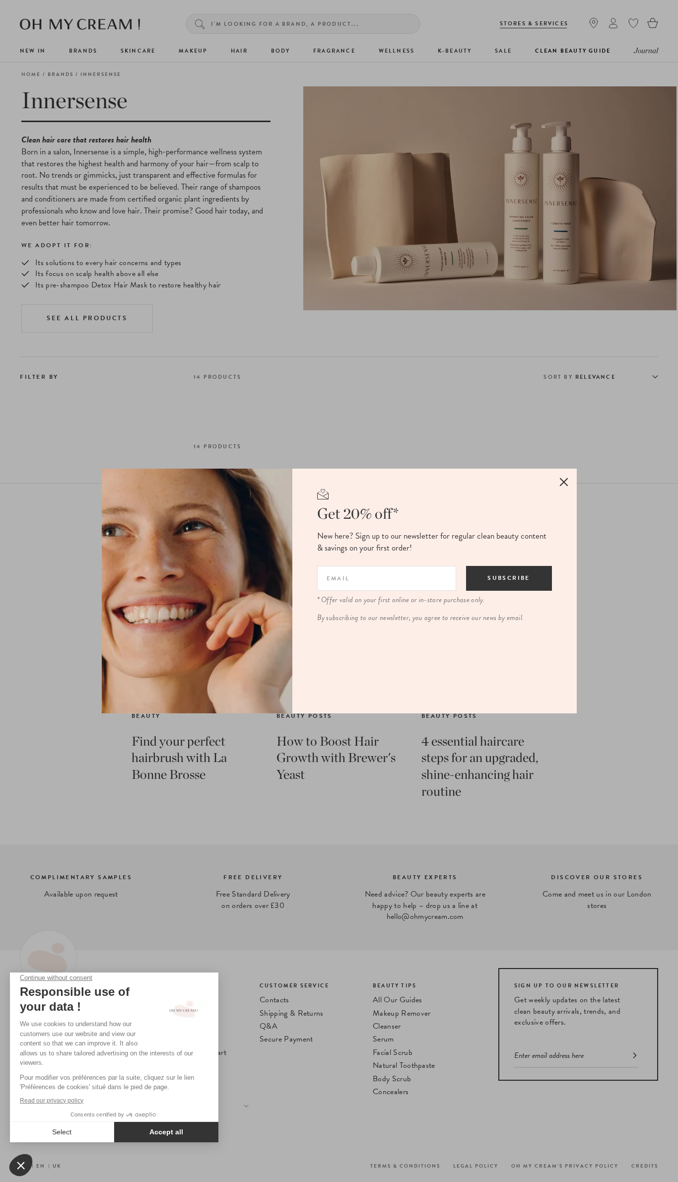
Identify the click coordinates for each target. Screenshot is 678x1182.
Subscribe (508, 577)
